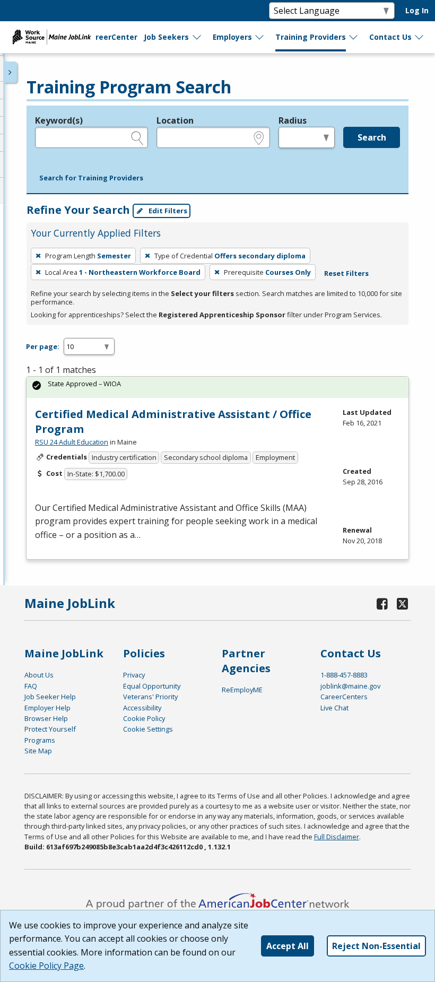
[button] (91, 178)
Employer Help (47, 707)
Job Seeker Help (50, 696)
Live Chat (334, 707)
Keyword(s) (59, 120)
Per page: (42, 346)
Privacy (134, 675)
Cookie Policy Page (46, 965)
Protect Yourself (50, 729)
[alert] (217, 387)
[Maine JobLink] (51, 37)
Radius (293, 120)
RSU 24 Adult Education (71, 442)
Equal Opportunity (151, 686)
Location (175, 120)
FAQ (30, 686)
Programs (39, 740)
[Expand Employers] (259, 37)
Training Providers (310, 37)
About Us (39, 675)
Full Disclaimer (336, 836)
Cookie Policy (144, 718)
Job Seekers (166, 37)
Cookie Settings (148, 729)
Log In (417, 10)
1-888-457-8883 (344, 675)
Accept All (287, 946)
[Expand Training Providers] (353, 37)
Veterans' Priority (150, 696)
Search (372, 137)
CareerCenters (344, 696)
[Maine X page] (403, 603)
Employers (232, 37)
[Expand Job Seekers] (197, 37)
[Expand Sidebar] (10, 72)
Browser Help (46, 718)
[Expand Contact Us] (419, 37)
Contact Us (390, 37)
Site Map (38, 750)
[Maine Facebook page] (382, 603)
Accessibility (142, 707)
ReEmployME (242, 689)
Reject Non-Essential (376, 946)
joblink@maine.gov (350, 686)
